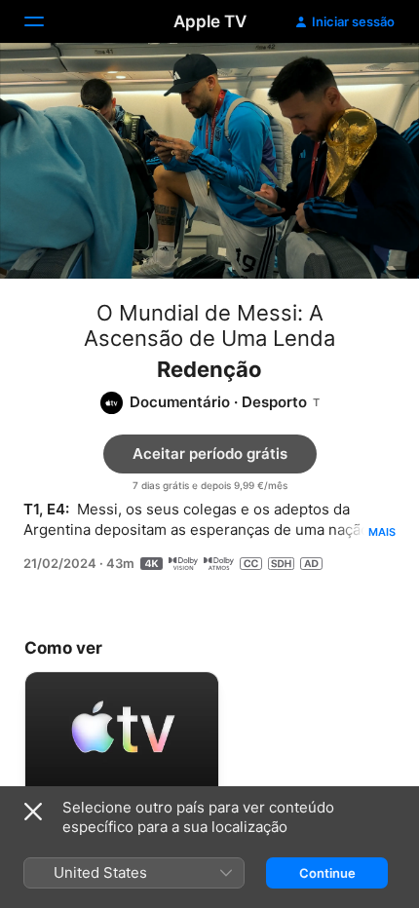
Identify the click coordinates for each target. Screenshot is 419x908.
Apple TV (210, 21)
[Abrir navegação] (45, 21)
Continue (327, 873)
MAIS (382, 532)
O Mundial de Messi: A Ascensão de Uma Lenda (209, 325)
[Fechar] (33, 811)
